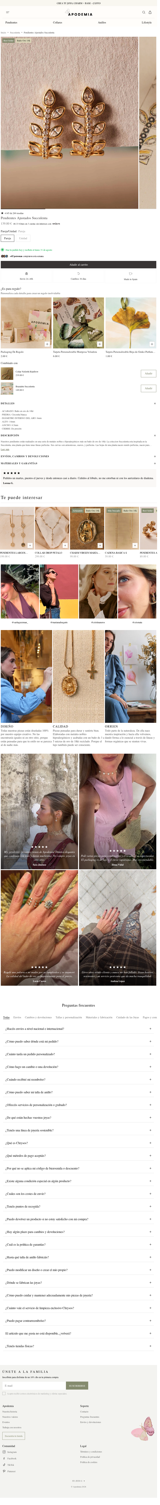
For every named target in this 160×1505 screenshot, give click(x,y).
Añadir (148, 373)
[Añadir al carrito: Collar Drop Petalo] (65, 545)
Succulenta (15, 32)
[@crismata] (137, 591)
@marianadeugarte (59, 622)
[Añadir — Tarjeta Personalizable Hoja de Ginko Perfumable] (152, 344)
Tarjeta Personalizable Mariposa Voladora (75, 351)
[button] (69, 123)
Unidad (23, 238)
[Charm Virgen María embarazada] (87, 528)
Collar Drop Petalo (48, 552)
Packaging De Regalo (12, 351)
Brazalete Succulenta (25, 386)
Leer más (5, 449)
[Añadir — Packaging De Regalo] (47, 344)
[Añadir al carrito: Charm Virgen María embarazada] (100, 545)
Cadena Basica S (116, 552)
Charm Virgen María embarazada (84, 552)
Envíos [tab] (17, 1017)
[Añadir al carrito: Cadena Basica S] (135, 545)
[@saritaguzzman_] (20, 591)
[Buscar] (143, 12)
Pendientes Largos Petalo (12, 552)
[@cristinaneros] (98, 591)
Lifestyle (147, 22)
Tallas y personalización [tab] (69, 1017)
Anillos (102, 22)
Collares (57, 22)
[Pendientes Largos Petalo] (17, 528)
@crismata (137, 622)
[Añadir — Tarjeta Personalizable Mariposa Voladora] (99, 344)
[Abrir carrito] (150, 12)
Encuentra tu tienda (13, 1435)
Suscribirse (77, 1385)
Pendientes (11, 22)
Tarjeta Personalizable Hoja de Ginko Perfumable (131, 351)
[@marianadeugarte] (59, 591)
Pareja (7, 238)
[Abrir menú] (7, 12)
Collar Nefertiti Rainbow (27, 371)
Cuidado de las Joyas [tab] (127, 1017)
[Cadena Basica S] (122, 528)
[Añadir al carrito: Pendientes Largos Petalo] (30, 545)
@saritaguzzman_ (20, 622)
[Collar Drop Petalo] (52, 528)
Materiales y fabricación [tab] (99, 1017)
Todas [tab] (6, 1017)
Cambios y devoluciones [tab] (38, 1017)
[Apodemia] (78, 12)
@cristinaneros (98, 622)
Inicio (3, 32)
